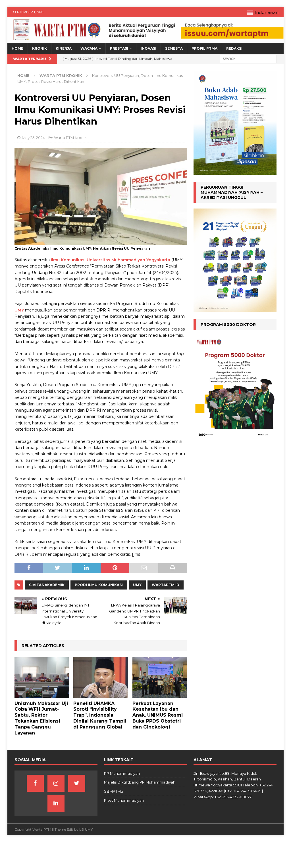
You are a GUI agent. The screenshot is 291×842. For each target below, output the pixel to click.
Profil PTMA (204, 48)
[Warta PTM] (145, 39)
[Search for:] (248, 58)
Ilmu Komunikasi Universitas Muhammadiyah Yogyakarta (110, 259)
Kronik (39, 48)
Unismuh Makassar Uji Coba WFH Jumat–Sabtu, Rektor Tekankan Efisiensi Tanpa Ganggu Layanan (41, 718)
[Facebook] (35, 783)
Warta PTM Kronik (70, 137)
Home (17, 48)
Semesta (174, 48)
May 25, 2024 (33, 137)
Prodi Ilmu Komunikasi (99, 585)
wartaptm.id (165, 585)
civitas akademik (47, 585)
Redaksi (234, 48)
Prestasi (119, 48)
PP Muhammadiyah (122, 773)
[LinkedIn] (56, 803)
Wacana (88, 48)
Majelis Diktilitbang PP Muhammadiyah (139, 782)
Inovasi (148, 48)
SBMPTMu (113, 791)
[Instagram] (56, 783)
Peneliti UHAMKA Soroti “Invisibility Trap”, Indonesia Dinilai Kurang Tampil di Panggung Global (99, 715)
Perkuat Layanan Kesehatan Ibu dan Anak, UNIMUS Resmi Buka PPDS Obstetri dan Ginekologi (157, 715)
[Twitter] (76, 783)
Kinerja (64, 48)
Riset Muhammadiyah (124, 800)
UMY (19, 310)
